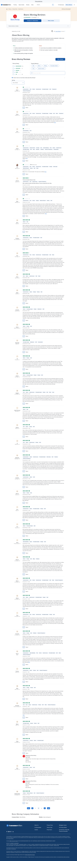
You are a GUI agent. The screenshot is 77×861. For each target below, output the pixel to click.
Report (27, 107)
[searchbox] (45, 4)
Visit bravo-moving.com (17, 41)
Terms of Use (49, 827)
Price (33, 68)
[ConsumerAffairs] (6, 5)
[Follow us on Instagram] (8, 831)
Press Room (49, 829)
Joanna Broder (58, 31)
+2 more (62, 31)
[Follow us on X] (11, 831)
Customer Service (41, 68)
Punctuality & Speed (54, 65)
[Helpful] (24, 107)
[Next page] (45, 808)
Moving (10, 9)
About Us (36, 825)
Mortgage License (63, 825)
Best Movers (20, 9)
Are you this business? (67, 9)
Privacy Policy (50, 825)
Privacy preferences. (38, 1)
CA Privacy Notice (63, 827)
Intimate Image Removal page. (30, 854)
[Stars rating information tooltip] (38, 17)
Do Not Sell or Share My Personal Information (64, 830)
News (32, 4)
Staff (33, 65)
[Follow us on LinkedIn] (13, 831)
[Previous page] (32, 808)
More (55, 122)
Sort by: (13, 80)
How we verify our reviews (13, 26)
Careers (36, 829)
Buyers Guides (21, 4)
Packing (45, 65)
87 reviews (34, 17)
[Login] (74, 4)
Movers (39, 65)
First (28, 808)
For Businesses (61, 4)
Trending (15, 4)
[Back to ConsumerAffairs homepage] (6, 9)
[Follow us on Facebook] (6, 831)
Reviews (27, 4)
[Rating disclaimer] (36, 17)
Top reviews (15, 82)
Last (48, 808)
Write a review (51, 20)
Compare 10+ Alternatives (32, 20)
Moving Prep (15, 9)
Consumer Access (14, 840)
